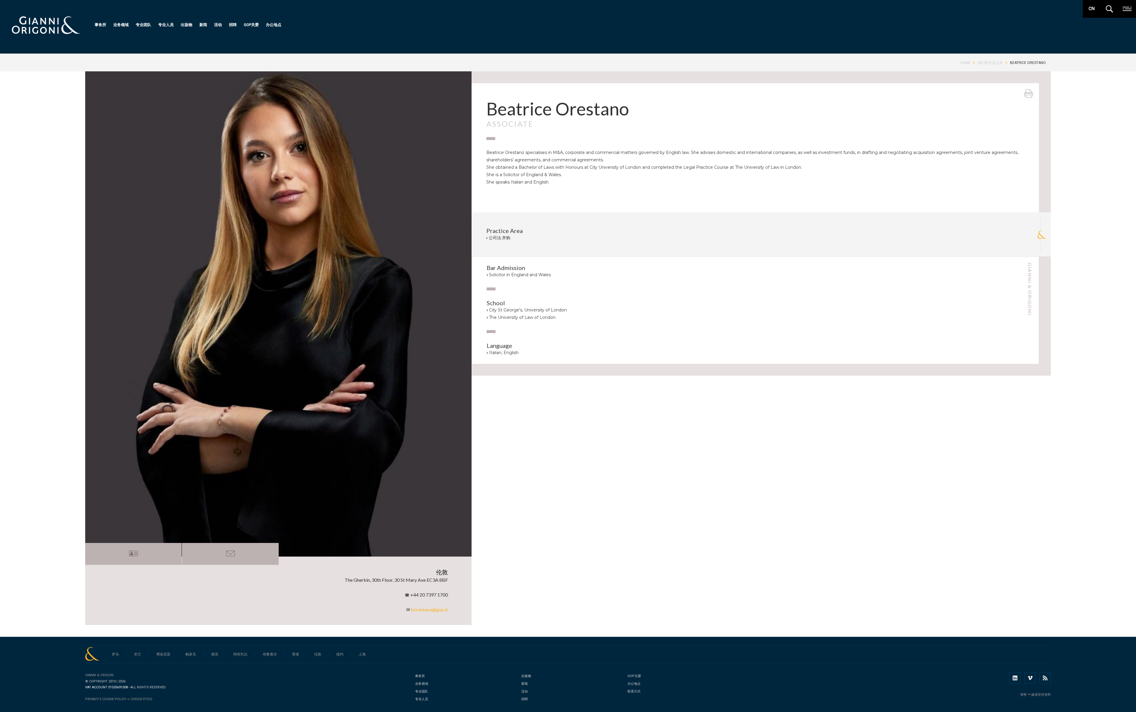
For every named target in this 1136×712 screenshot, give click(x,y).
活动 (218, 24)
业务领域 (121, 24)
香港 (295, 654)
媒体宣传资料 (1041, 695)
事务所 (100, 24)
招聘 (233, 24)
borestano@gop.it (429, 609)
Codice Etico (141, 699)
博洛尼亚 (163, 654)
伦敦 (317, 654)
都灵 (214, 654)
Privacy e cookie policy (105, 699)
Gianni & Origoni (99, 675)
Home (965, 63)
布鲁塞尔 (270, 654)
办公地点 (273, 24)
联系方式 (633, 691)
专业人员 (166, 24)
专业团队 (143, 24)
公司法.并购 (499, 237)
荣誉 (1023, 695)
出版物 (186, 24)
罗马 (115, 654)
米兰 (137, 654)
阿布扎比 (240, 654)
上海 (362, 654)
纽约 (339, 654)
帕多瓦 (190, 654)
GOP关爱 (251, 24)
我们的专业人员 (990, 63)
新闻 (203, 24)
